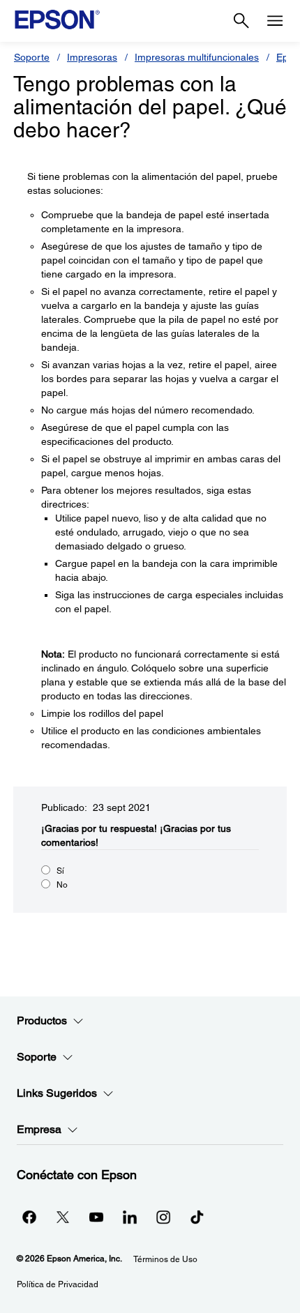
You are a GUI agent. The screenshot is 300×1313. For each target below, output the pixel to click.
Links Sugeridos (57, 1093)
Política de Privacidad (57, 1284)
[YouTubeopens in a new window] (96, 1216)
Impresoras (92, 57)
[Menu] (275, 21)
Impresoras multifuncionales (197, 57)
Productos (42, 1020)
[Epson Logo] (57, 19)
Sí (60, 871)
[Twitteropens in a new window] (62, 1216)
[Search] (241, 21)
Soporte (32, 57)
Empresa (39, 1129)
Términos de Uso (165, 1259)
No (62, 885)
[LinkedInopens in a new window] (129, 1216)
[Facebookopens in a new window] (29, 1216)
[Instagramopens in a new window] (163, 1216)
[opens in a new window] (196, 1216)
